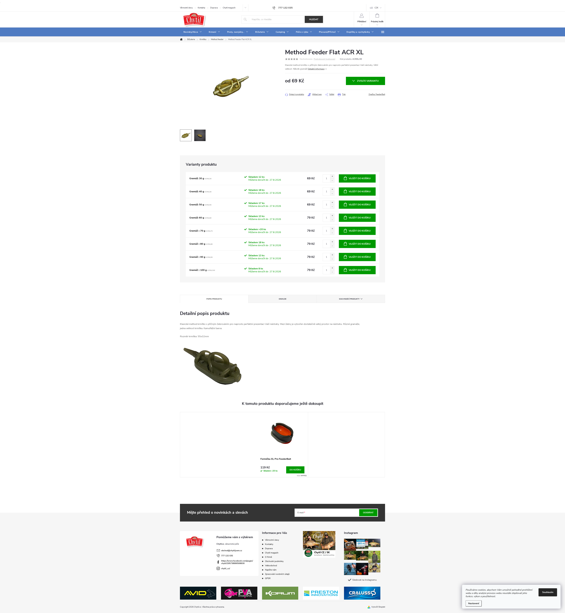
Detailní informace (316, 69)
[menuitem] (192, 32)
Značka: (377, 94)
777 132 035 (227, 555)
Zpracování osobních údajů (277, 574)
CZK (376, 7)
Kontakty (201, 7)
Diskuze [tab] (282, 299)
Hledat (313, 19)
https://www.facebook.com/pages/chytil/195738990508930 (237, 562)
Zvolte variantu (368, 81)
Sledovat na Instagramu (364, 580)
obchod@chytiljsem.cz (231, 550)
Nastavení (473, 603)
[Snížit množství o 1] (332, 180)
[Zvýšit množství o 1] (332, 176)
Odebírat (368, 512)
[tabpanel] (282, 444)
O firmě (268, 557)
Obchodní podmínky (274, 561)
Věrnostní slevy (186, 7)
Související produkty (349, 299)
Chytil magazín (229, 7)
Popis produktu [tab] (214, 299)
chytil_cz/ (225, 568)
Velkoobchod (271, 565)
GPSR (268, 578)
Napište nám (270, 569)
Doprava (214, 7)
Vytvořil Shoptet (378, 607)
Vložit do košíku (360, 178)
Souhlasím (547, 592)
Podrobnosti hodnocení (324, 59)
